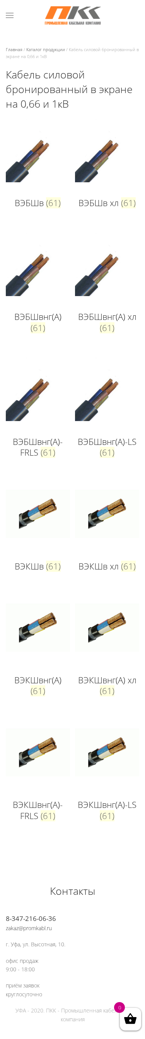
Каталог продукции (45, 49)
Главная (14, 49)
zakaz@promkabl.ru (29, 928)
